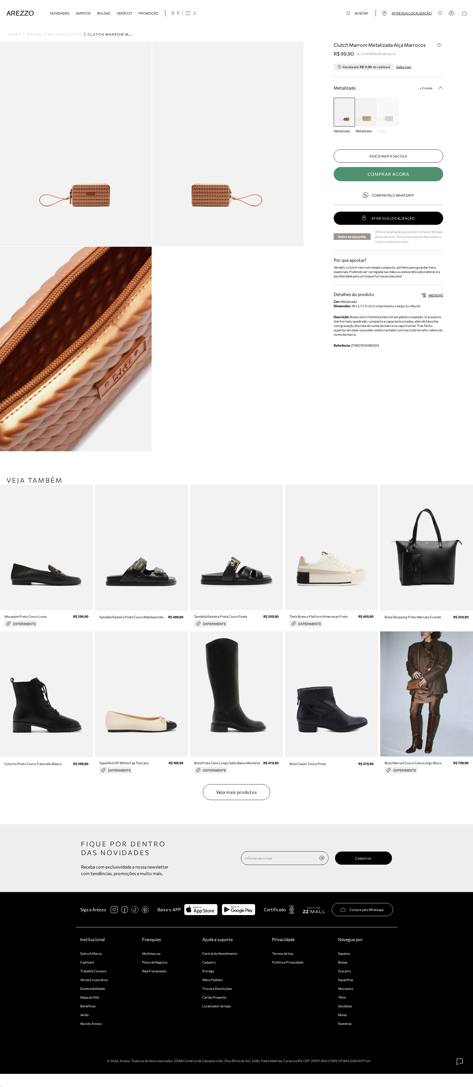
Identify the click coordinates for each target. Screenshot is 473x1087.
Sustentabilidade (92, 988)
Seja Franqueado (154, 971)
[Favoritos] (440, 13)
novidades (59, 13)
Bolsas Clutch (65, 34)
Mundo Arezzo (91, 1023)
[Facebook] (124, 909)
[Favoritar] (439, 45)
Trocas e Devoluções (217, 988)
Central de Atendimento (219, 953)
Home (15, 34)
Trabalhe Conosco (93, 971)
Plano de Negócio (155, 962)
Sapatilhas (345, 980)
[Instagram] (114, 909)
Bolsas (103, 13)
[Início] (20, 13)
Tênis (342, 997)
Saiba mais (403, 67)
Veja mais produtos (236, 792)
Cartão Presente (214, 997)
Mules (342, 1015)
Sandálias (345, 1006)
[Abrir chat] (460, 1061)
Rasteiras (344, 1023)
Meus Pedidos (212, 980)
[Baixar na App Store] (200, 909)
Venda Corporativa (94, 980)
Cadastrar (363, 858)
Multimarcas (151, 953)
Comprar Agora (388, 174)
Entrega (208, 971)
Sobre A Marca (91, 953)
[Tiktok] (135, 909)
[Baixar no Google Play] (238, 909)
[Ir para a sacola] (464, 13)
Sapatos (83, 13)
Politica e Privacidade (287, 962)
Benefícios (88, 1006)
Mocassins (345, 988)
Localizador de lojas (216, 1006)
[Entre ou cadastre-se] (452, 13)
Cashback (87, 962)
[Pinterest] (145, 909)
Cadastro (209, 962)
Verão (84, 1015)
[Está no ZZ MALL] (314, 909)
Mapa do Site (89, 997)
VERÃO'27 (124, 13)
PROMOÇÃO (148, 13)
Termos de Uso (282, 953)
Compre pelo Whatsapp (393, 195)
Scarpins (344, 971)
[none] (321, 858)
